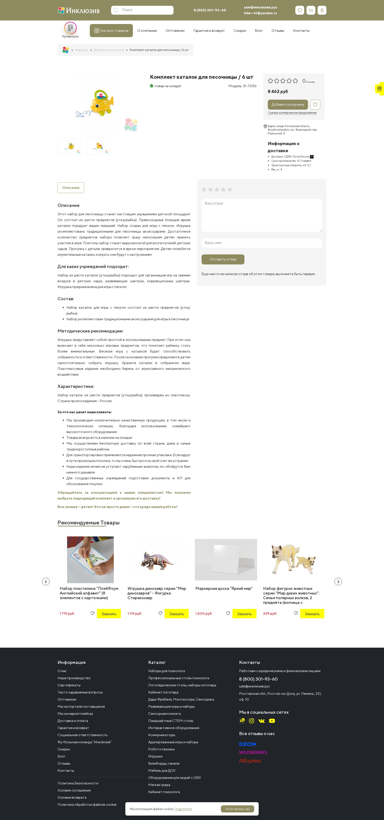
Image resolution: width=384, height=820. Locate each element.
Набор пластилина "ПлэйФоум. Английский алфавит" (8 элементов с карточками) (89, 593)
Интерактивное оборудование (173, 728)
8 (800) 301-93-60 (210, 10)
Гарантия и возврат (73, 728)
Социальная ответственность (83, 735)
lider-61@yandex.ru (260, 13)
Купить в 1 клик (103, 626)
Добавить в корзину (288, 104)
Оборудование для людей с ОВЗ (174, 778)
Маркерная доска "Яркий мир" (224, 588)
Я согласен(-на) (238, 809)
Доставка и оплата (73, 721)
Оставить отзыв (223, 259)
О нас (62, 671)
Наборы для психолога (166, 671)
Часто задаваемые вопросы (80, 692)
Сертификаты (69, 685)
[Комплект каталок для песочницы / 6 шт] (70, 146)
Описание (71, 187)
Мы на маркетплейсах (75, 713)
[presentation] (46, 581)
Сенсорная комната (164, 713)
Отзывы (64, 763)
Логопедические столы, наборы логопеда (182, 685)
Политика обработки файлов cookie (87, 804)
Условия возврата (72, 797)
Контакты (66, 770)
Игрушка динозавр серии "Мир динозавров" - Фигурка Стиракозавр (157, 593)
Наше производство (74, 678)
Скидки (64, 749)
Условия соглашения (74, 790)
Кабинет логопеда (163, 692)
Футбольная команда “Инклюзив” (85, 742)
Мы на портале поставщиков (81, 706)
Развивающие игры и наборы (171, 706)
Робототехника (161, 749)
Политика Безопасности (78, 783)
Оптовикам (67, 699)
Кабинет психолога (164, 792)
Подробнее (183, 809)
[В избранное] (315, 105)
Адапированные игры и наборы (173, 742)
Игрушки (155, 756)
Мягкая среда (159, 785)
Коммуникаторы (161, 735)
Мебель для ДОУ (162, 770)
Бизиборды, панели (164, 763)
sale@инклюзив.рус (260, 7)
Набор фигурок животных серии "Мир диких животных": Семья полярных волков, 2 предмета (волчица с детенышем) (291, 597)
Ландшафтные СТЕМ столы (170, 721)
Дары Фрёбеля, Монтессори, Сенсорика (181, 699)
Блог (61, 756)
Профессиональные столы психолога (178, 678)
